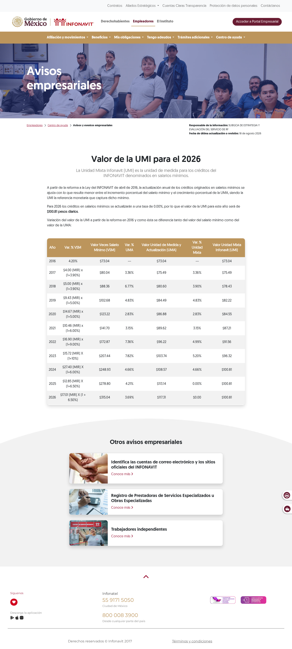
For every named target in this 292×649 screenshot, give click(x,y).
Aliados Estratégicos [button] (141, 6)
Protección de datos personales (233, 6)
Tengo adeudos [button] (159, 37)
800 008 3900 (120, 615)
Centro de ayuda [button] (229, 37)
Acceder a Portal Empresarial (257, 21)
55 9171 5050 (118, 600)
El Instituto (165, 21)
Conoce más (121, 474)
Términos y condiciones (192, 641)
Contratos (114, 6)
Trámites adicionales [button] (194, 37)
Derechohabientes (115, 21)
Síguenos (16, 593)
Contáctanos (270, 6)
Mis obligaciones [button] (127, 37)
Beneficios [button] (100, 37)
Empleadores (143, 21)
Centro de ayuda (58, 125)
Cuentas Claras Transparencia (184, 6)
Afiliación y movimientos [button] (66, 37)
